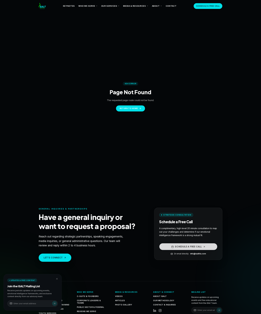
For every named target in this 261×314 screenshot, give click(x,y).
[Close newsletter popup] (57, 279)
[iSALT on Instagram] (160, 310)
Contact (171, 6)
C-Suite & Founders (88, 296)
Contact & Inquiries (164, 305)
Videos (119, 296)
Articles (120, 300)
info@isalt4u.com (198, 254)
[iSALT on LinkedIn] (154, 310)
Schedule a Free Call (208, 6)
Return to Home (129, 108)
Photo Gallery (123, 305)
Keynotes (69, 6)
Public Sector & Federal (90, 307)
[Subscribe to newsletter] (219, 310)
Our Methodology (163, 300)
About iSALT (160, 296)
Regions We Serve (86, 311)
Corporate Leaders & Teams (89, 301)
